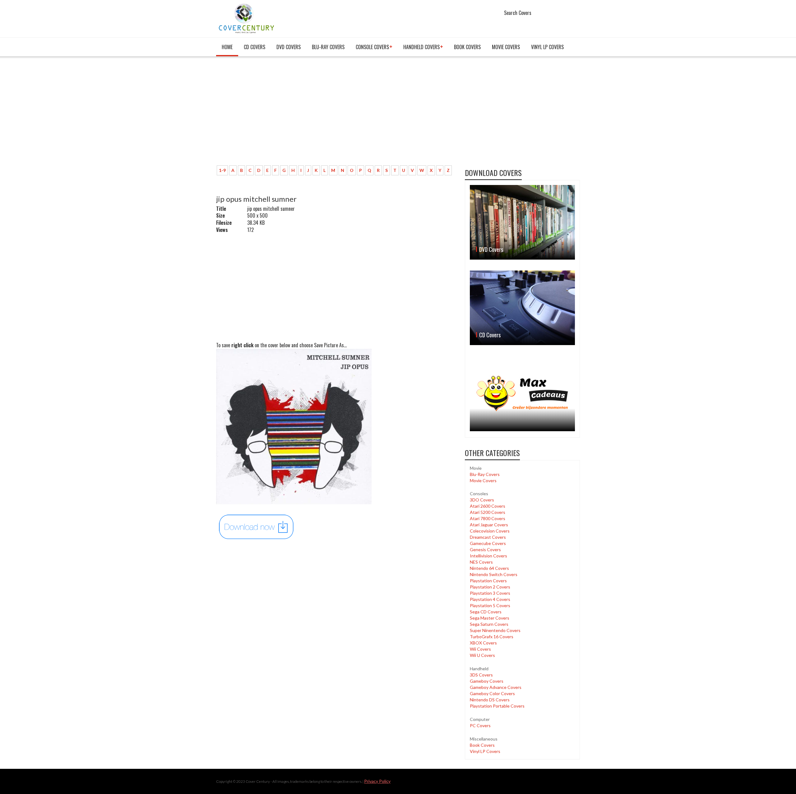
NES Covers (481, 562)
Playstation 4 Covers (490, 599)
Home (227, 47)
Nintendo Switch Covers (493, 574)
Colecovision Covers (490, 530)
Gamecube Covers (488, 543)
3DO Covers (482, 499)
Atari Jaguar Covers (489, 524)
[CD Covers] (522, 307)
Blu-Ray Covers (328, 47)
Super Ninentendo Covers (495, 630)
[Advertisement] (336, 114)
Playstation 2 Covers (490, 586)
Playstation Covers (488, 580)
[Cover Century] (247, 18)
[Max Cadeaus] (522, 393)
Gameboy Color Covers (492, 693)
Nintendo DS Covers (490, 699)
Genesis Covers (485, 549)
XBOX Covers (483, 642)
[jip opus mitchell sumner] (256, 526)
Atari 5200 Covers (487, 512)
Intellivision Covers (488, 555)
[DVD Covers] (522, 222)
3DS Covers (481, 674)
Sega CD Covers (486, 611)
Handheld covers (421, 47)
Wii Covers (480, 649)
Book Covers (467, 47)
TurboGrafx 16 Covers (491, 636)
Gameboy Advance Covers (495, 687)
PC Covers (480, 725)
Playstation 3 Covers (490, 593)
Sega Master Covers (489, 618)
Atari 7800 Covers (487, 518)
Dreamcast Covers (488, 537)
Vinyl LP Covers (547, 47)
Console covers (372, 47)
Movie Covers (506, 47)
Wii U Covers (482, 655)
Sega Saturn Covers (489, 624)
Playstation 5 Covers (490, 605)
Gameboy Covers (486, 681)
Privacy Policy (377, 781)
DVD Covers (288, 47)
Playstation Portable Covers (497, 706)
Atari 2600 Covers (487, 506)
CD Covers (254, 47)
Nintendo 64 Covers (489, 568)
